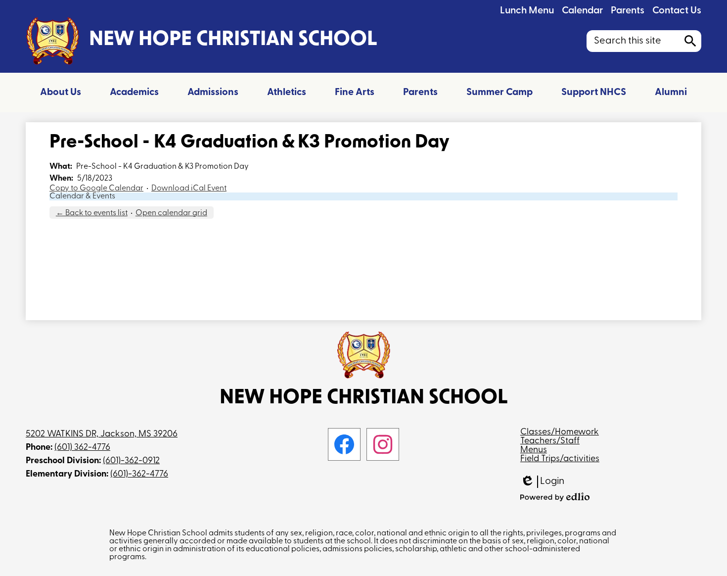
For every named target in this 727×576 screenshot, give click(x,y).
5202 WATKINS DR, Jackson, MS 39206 (102, 434)
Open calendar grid (171, 213)
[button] (60, 92)
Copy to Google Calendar (96, 188)
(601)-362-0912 (131, 461)
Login (542, 482)
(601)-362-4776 (139, 474)
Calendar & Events (82, 196)
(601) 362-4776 (82, 447)
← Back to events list (92, 213)
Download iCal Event (189, 188)
